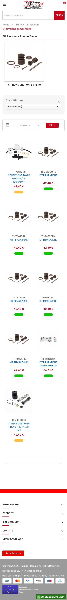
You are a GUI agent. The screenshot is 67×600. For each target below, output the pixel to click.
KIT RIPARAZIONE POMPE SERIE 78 (48, 364)
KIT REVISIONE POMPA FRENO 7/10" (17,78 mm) (19, 427)
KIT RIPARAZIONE (48, 175)
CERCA (59, 15)
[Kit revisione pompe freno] (24, 62)
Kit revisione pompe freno (24, 85)
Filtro (52, 125)
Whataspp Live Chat (52, 597)
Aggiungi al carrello (18, 193)
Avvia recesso (13, 553)
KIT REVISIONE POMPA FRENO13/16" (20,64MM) (19, 178)
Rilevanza (30, 125)
